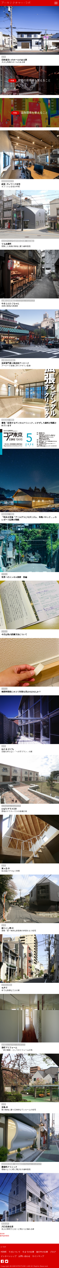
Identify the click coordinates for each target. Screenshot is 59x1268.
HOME (4, 1252)
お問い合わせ (24, 1256)
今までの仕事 (28, 1252)
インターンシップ (8, 1256)
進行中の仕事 (42, 1252)
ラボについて (14, 1252)
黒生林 (2, 1233)
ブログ (53, 1252)
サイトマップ (38, 1256)
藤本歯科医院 (4, 1236)
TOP (4, 1247)
